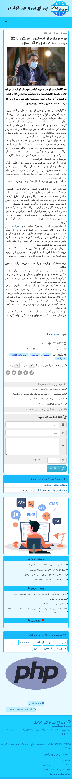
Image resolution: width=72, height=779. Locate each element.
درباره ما (66, 760)
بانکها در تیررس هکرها (58, 599)
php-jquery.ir (53, 334)
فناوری (61, 648)
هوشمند (15, 226)
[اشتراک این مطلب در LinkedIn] (13, 372)
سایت (35, 354)
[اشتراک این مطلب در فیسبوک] (25, 372)
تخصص (48, 648)
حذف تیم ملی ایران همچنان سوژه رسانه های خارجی (47, 399)
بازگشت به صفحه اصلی (19, 709)
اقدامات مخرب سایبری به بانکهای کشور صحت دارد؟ (48, 565)
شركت (61, 358)
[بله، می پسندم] (32, 365)
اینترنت (11, 642)
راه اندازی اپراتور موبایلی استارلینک (52, 404)
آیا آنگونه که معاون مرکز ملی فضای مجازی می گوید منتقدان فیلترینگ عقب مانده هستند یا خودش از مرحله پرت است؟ (37, 610)
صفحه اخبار (35, 703)
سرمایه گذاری (18, 354)
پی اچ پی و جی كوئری (28, 7)
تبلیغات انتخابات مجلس (55, 484)
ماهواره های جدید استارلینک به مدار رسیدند (49, 389)
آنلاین (37, 648)
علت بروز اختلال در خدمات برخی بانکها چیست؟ (50, 579)
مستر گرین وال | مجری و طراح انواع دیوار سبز (44, 490)
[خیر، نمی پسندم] (17, 365)
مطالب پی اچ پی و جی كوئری (59, 774)
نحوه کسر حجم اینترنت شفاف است (54, 604)
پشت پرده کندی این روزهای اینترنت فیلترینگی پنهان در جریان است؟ (39, 394)
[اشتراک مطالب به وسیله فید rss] (8, 372)
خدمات (24, 642)
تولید (46, 354)
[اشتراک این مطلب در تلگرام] (31, 372)
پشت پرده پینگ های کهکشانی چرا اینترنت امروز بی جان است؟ (43, 575)
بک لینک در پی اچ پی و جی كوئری (56, 765)
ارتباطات (38, 642)
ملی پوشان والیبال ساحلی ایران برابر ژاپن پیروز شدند (46, 569)
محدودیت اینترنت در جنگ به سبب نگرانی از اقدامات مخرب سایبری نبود (40, 594)
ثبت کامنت (55, 468)
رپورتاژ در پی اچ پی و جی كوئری (57, 769)
